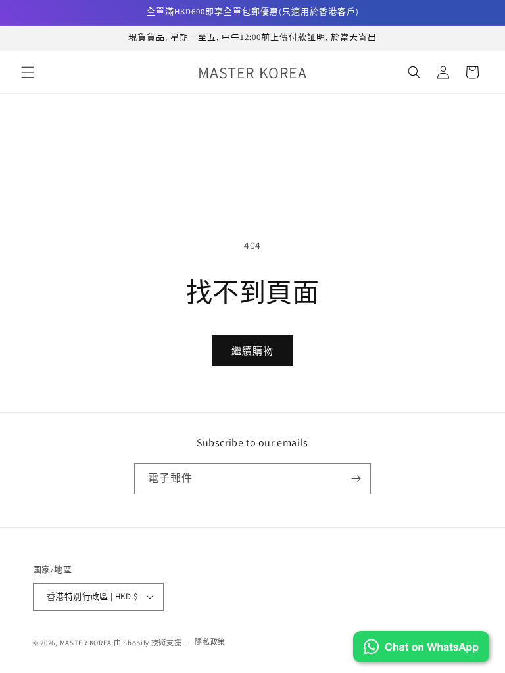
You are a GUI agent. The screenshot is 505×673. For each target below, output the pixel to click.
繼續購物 (252, 350)
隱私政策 (210, 642)
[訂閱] (355, 478)
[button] (27, 72)
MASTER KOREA (86, 642)
